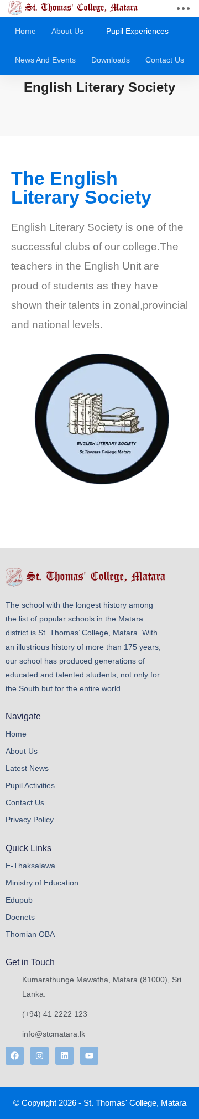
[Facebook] (15, 1056)
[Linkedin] (64, 1056)
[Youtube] (89, 1056)
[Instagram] (39, 1056)
